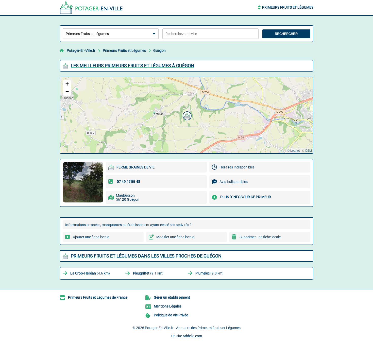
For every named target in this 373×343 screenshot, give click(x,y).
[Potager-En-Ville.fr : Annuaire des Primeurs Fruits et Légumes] (91, 7)
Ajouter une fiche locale (91, 237)
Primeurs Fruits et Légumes (287, 7)
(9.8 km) (209, 273)
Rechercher (286, 34)
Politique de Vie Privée (171, 315)
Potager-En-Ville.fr (81, 50)
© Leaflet (293, 150)
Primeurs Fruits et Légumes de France (97, 297)
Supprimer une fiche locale (260, 237)
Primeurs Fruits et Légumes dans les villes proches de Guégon (146, 256)
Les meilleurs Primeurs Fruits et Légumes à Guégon (132, 65)
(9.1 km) (148, 273)
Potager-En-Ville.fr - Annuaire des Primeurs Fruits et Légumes (193, 328)
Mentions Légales (167, 306)
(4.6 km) (90, 273)
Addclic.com (192, 336)
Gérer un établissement (172, 297)
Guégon (159, 50)
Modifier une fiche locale (175, 237)
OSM (308, 150)
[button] (186, 115)
